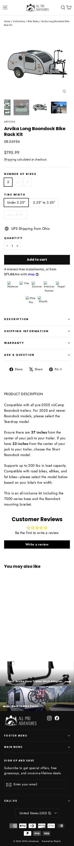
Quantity (13, 238)
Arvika (9, 122)
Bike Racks (33, 21)
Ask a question (19, 355)
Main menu (13, 747)
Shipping (10, 159)
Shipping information (26, 331)
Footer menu (15, 735)
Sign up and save (19, 760)
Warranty (14, 343)
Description (16, 319)
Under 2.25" (16, 202)
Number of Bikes (20, 174)
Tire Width (14, 194)
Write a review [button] (37, 544)
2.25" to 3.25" (44, 202)
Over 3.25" (15, 214)
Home (7, 21)
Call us (10, 800)
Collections (19, 21)
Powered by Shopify (51, 841)
